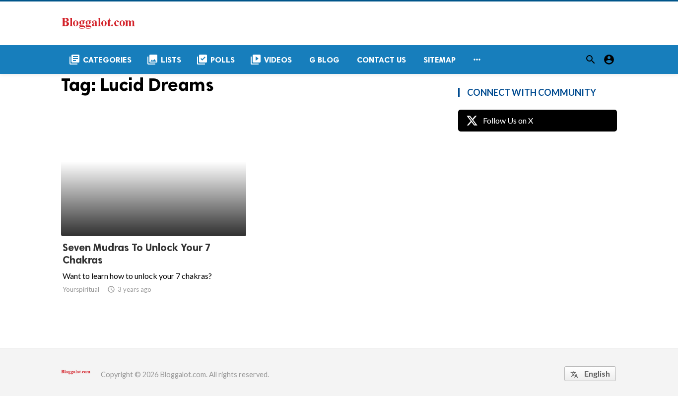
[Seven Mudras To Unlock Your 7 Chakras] (153, 210)
